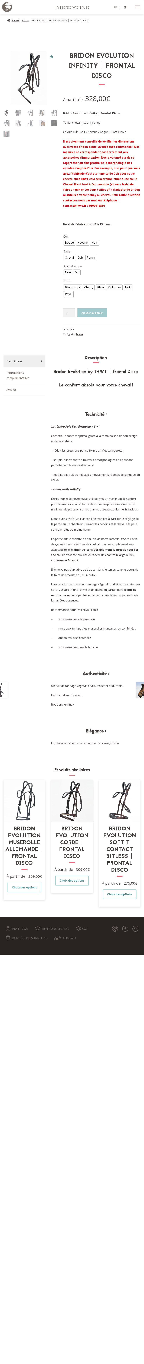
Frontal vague (72, 266)
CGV (85, 929)
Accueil (15, 20)
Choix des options (24, 887)
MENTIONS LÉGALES (55, 929)
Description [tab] (14, 361)
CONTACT (70, 938)
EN (125, 7)
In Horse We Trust (72, 7)
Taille (67, 251)
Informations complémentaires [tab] (17, 375)
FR (115, 7)
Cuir (66, 236)
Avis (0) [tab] (11, 390)
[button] (52, 56)
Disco (25, 20)
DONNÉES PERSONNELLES (29, 938)
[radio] (69, 242)
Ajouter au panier (92, 312)
